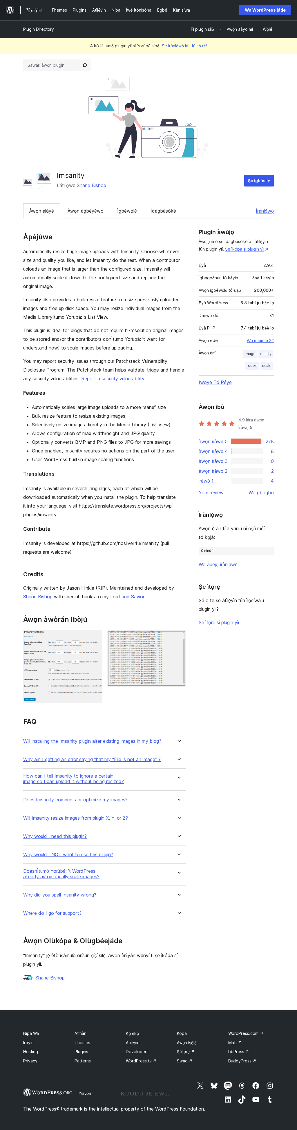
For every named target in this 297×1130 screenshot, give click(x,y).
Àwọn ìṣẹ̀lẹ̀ (187, 1042)
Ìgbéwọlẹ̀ (127, 211)
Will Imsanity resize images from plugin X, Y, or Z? (75, 818)
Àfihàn (80, 1033)
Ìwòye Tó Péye (215, 382)
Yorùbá (85, 1093)
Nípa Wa (31, 1033)
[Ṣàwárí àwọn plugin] (84, 65)
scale (266, 365)
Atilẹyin (133, 1042)
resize (252, 365)
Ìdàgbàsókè (163, 211)
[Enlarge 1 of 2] (94, 637)
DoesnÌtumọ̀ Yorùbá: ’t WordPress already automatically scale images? (61, 873)
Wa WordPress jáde (265, 10)
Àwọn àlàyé (41, 211)
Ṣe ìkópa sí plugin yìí (244, 249)
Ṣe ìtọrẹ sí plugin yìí (219, 622)
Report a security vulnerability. (113, 378)
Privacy (30, 1060)
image (250, 354)
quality (265, 354)
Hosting (30, 1051)
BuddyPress (242, 1060)
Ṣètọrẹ (186, 1051)
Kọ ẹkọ (132, 1033)
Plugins (81, 1051)
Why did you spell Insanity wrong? (59, 895)
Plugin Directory (38, 29)
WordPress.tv (141, 1060)
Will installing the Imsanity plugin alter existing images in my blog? (92, 741)
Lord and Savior (127, 597)
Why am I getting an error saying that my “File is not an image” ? (92, 759)
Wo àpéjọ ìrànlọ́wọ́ (218, 564)
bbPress (238, 1051)
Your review (211, 492)
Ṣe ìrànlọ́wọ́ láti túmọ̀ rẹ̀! (184, 45)
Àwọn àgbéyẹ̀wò (86, 211)
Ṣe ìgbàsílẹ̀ (259, 180)
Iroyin (28, 1042)
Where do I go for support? (52, 913)
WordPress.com (245, 1033)
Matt (235, 1042)
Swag (185, 1060)
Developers (137, 1051)
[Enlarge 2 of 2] (178, 637)
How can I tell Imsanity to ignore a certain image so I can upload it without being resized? (73, 778)
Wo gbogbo (261, 492)
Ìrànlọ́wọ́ (265, 211)
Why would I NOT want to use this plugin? (68, 854)
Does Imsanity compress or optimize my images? (75, 800)
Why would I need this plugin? (55, 836)
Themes (82, 1042)
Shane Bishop (91, 185)
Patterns (83, 1060)
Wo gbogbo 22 (260, 340)
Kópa (182, 1033)
